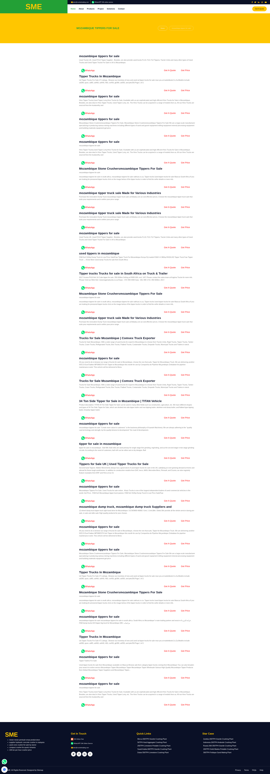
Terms (246, 770)
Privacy (238, 770)
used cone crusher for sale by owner (22, 745)
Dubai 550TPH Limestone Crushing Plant (153, 752)
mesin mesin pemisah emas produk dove (24, 740)
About (81, 9)
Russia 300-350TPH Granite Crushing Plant (219, 746)
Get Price (185, 70)
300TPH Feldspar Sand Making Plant (217, 752)
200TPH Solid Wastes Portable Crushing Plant (220, 749)
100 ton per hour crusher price (20, 750)
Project (101, 9)
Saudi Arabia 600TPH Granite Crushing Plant (154, 749)
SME (8, 770)
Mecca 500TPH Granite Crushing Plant (152, 739)
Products (90, 9)
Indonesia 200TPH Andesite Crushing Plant (219, 742)
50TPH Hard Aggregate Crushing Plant (152, 742)
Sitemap (40, 770)
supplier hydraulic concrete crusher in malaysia (26, 742)
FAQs (254, 770)
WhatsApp (90, 70)
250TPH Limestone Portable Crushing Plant (153, 746)
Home (73, 9)
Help (261, 770)
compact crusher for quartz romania (22, 747)
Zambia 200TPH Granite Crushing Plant (218, 739)
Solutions (111, 9)
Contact (121, 9)
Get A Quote (259, 9)
